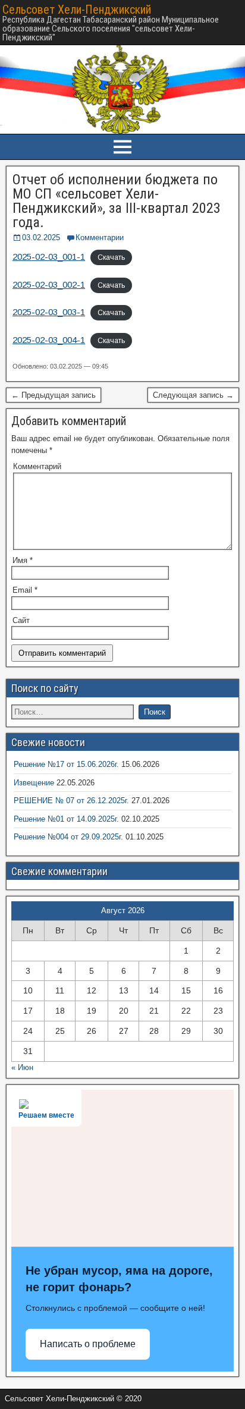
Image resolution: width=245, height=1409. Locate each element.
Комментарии (100, 237)
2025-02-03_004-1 (48, 340)
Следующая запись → (193, 395)
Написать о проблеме (88, 1344)
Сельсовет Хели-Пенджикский (76, 9)
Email (24, 590)
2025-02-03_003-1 (48, 312)
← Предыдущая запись (53, 395)
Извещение (34, 782)
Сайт (21, 620)
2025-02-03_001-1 (48, 256)
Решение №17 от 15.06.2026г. (66, 764)
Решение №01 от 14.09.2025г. (66, 818)
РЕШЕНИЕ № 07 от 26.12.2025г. (71, 800)
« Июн (22, 1067)
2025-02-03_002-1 (48, 284)
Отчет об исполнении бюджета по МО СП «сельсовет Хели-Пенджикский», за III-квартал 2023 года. (116, 201)
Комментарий (37, 466)
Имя (22, 560)
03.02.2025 (41, 237)
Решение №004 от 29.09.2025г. (68, 836)
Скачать (111, 257)
